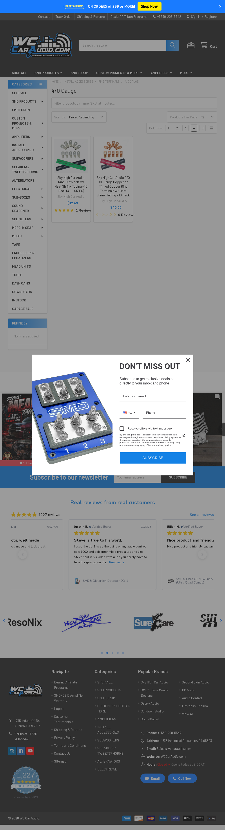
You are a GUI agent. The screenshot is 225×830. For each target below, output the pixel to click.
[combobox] (129, 413)
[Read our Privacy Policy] (183, 435)
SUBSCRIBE (152, 458)
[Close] (188, 360)
